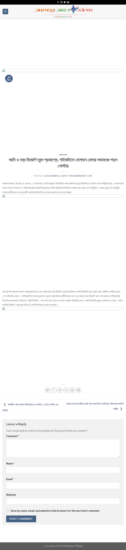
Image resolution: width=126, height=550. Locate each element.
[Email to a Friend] (66, 390)
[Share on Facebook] (54, 390)
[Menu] (5, 11)
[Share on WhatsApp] (47, 390)
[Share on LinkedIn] (78, 390)
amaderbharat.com (80, 176)
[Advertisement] (63, 41)
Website (11, 494)
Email (10, 479)
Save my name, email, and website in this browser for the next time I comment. (55, 510)
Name (10, 463)
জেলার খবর (63, 155)
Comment (12, 436)
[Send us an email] (68, 2)
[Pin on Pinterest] (72, 390)
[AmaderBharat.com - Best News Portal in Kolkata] (63, 11)
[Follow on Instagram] (61, 2)
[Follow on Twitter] (65, 2)
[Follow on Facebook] (58, 2)
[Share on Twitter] (60, 390)
